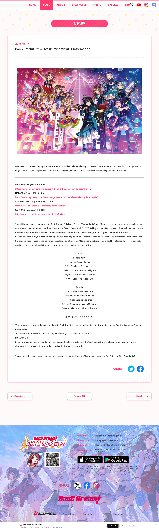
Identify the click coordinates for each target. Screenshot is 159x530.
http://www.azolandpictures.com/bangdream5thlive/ (40, 205)
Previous (19, 396)
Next (139, 396)
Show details (133, 526)
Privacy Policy (58, 527)
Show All (79, 396)
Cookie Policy (89, 514)
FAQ (104, 514)
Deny (124, 526)
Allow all (113, 526)
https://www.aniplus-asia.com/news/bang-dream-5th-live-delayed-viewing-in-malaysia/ (56, 197)
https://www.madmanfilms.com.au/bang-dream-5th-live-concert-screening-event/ (53, 188)
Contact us (118, 514)
